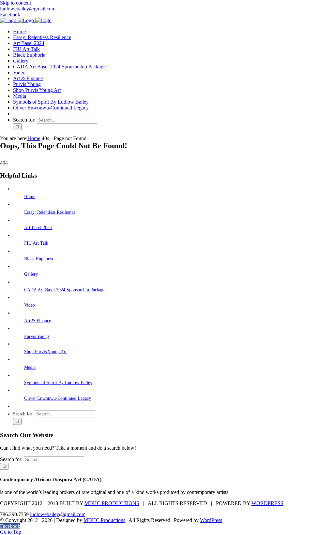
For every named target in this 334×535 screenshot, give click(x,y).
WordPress (211, 520)
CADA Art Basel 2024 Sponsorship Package (64, 289)
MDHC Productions (104, 520)
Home (29, 196)
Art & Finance (37, 320)
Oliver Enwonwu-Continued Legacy (57, 398)
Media (30, 367)
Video (29, 305)
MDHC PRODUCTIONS (111, 503)
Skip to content (15, 3)
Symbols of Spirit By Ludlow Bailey (58, 382)
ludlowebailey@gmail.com (27, 8)
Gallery (31, 274)
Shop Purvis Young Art (45, 351)
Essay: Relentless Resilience (49, 212)
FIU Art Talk (36, 243)
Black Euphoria (38, 258)
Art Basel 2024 (38, 227)
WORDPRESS (267, 503)
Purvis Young (36, 336)
